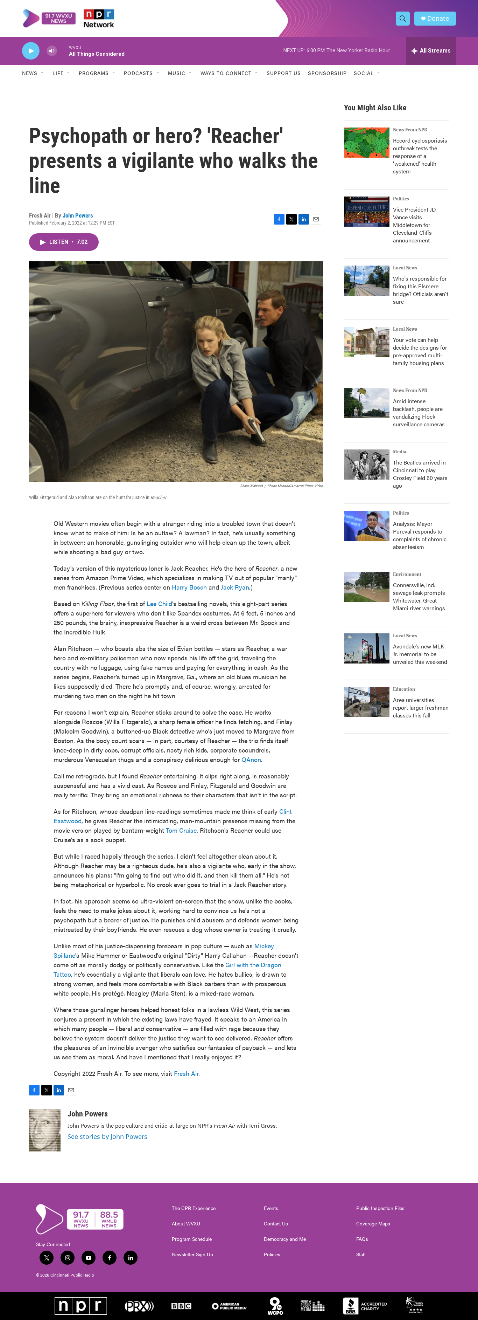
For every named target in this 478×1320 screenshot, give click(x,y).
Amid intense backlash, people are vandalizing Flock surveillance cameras (419, 412)
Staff (361, 1254)
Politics (401, 199)
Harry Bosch (189, 587)
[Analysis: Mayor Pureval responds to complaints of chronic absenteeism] (366, 526)
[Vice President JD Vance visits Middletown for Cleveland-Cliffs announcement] (366, 212)
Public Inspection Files (380, 1208)
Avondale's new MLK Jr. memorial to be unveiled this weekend (420, 654)
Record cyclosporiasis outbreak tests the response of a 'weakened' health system (420, 155)
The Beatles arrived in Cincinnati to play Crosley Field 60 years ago (420, 473)
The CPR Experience (194, 1208)
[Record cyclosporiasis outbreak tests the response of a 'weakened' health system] (366, 143)
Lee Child (159, 603)
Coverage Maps (373, 1223)
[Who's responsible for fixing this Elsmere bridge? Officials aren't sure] (366, 281)
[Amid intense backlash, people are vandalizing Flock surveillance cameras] (366, 403)
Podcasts (138, 72)
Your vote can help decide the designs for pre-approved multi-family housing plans (420, 351)
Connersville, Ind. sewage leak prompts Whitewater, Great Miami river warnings (419, 596)
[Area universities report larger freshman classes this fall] (366, 702)
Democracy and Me (285, 1239)
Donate (438, 18)
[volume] (52, 51)
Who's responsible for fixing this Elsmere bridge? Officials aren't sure (420, 289)
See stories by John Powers (107, 1136)
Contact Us (276, 1223)
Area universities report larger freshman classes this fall (421, 707)
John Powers (78, 215)
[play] (30, 51)
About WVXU (186, 1223)
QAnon (251, 759)
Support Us (284, 72)
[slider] (63, 50)
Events (271, 1208)
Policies (272, 1254)
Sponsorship (327, 72)
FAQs (362, 1239)
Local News (405, 268)
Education (404, 689)
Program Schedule (192, 1239)
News (29, 72)
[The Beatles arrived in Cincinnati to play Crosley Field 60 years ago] (366, 464)
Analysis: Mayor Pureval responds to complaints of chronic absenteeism (420, 535)
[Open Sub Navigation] (42, 73)
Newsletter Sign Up (192, 1254)
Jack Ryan (235, 587)
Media (399, 452)
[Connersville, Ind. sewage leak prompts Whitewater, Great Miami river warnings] (366, 587)
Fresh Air (186, 1073)
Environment (407, 574)
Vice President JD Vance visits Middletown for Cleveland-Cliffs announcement (414, 224)
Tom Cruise (181, 830)
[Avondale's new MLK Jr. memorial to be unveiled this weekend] (366, 648)
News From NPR (410, 130)
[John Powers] (45, 1130)
